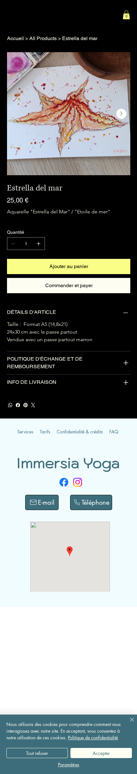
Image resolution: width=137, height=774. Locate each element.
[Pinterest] (25, 405)
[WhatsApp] (10, 405)
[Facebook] (18, 405)
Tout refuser (37, 753)
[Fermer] (128, 723)
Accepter (101, 753)
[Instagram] (77, 482)
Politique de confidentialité (93, 738)
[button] (126, 14)
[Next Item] (121, 114)
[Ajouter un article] (38, 243)
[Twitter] (33, 405)
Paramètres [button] (68, 765)
